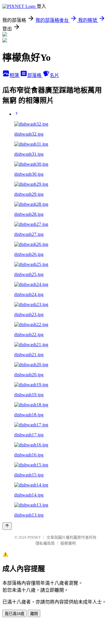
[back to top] (7, 526)
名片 (54, 75)
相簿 (14, 75)
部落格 (35, 75)
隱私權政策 (45, 543)
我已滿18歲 (14, 614)
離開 (34, 614)
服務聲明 (68, 543)
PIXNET (34, 537)
